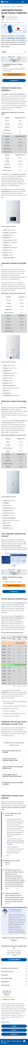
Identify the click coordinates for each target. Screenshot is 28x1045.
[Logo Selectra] (4, 2)
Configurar (14, 1034)
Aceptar (14, 1026)
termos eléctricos (19, 603)
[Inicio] (2, 6)
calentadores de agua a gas (16, 38)
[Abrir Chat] (24, 1041)
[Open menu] (23, 2)
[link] (6, 995)
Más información (5, 1022)
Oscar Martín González (12, 17)
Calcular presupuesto (14, 74)
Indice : (4, 52)
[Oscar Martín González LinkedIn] (3, 19)
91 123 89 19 (15, 960)
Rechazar (14, 1030)
